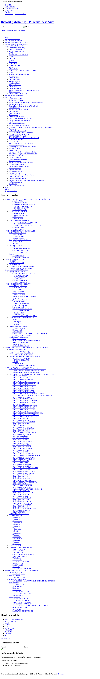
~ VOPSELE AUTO (15, 515)
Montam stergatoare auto (16, 145)
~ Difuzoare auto (17, 217)
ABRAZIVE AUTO (18, 549)
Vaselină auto (16, 558)
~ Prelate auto (16, 247)
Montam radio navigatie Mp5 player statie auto (23, 154)
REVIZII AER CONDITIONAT (19, 134)
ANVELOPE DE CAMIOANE (22, 604)
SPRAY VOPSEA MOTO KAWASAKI (25, 401)
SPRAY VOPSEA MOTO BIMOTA (24, 388)
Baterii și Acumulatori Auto (17, 349)
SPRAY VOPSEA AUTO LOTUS (23, 454)
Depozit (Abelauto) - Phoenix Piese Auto (27, 22)
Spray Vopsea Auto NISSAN (21, 475)
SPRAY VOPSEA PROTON (21, 480)
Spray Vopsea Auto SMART (21, 499)
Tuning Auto (12, 129)
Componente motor (18, 302)
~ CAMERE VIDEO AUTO (21, 208)
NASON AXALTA (11, 621)
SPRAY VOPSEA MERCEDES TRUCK (25, 383)
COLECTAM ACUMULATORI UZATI (21, 143)
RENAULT (8, 632)
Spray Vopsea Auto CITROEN (22, 427)
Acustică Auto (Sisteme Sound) (18, 211)
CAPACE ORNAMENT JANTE (22, 593)
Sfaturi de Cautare (19, 30)
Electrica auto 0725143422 (17, 116)
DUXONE (8, 624)
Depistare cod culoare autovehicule (19, 74)
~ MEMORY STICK (19, 227)
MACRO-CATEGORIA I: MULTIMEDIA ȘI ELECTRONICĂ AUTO (27, 199)
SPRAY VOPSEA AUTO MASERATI (24, 469)
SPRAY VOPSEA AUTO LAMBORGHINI (26, 455)
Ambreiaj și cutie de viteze (20, 305)
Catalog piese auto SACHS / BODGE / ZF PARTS (24, 90)
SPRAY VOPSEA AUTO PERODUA (24, 482)
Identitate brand (17, 241)
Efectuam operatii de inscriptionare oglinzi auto (23, 152)
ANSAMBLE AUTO (15, 99)
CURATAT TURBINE (16, 139)
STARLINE (8, 630)
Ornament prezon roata (19, 607)
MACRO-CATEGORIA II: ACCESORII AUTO (20, 231)
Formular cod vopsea (15, 104)
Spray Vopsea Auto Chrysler (21, 431)
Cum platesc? (13, 62)
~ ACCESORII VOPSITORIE (22, 568)
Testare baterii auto (14, 108)
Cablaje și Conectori (18, 291)
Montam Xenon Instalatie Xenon (19, 166)
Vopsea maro (16, 533)
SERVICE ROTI (14, 141)
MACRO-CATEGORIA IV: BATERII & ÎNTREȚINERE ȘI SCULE (26, 347)
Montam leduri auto (15, 157)
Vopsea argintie (17, 522)
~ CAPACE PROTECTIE (20, 252)
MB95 (7, 623)
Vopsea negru (16, 537)
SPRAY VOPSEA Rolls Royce (22, 485)
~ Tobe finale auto (18, 256)
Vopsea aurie (16, 524)
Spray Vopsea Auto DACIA (21, 397)
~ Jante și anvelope (14, 597)
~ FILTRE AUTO (18, 314)
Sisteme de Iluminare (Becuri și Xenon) (24, 296)
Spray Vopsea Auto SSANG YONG (23, 492)
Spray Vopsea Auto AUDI (20, 420)
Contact (11, 56)
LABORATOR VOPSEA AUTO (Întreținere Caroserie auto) (27, 369)
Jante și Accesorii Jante (16, 572)
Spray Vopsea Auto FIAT (20, 439)
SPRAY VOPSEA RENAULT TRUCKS (25, 415)
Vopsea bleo (16, 526)
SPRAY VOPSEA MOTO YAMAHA (24, 411)
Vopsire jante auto (14, 113)
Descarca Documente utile (17, 51)
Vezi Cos (7, 12)
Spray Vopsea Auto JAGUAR (21, 450)
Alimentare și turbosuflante (20, 303)
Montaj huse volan (14, 148)
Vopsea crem (16, 528)
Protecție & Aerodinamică (17, 245)
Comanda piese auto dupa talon (18, 55)
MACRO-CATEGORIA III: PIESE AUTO (18, 284)
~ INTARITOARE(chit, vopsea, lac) (23, 554)
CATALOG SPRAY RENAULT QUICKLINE (27, 489)
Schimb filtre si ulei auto (16, 177)
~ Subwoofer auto (18, 213)
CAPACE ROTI (17, 595)
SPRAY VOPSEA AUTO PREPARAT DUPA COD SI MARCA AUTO (31, 374)
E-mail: (26, 647)
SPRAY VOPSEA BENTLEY (22, 425)
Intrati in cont (9, 14)
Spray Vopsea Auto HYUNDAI (22, 446)
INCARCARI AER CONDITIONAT (20, 118)
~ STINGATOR (17, 279)
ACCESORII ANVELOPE (21, 591)
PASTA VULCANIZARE (20, 561)
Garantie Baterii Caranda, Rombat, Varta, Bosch (23, 106)
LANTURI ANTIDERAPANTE (22, 611)
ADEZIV (15, 362)
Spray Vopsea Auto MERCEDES (22, 464)
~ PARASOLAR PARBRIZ (21, 250)
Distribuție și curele (18, 307)
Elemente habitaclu (18, 236)
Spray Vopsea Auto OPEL (20, 477)
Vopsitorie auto (13, 115)
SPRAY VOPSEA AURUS (21, 378)
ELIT (6, 626)
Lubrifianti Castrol (14, 79)
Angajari (11, 72)
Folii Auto (15, 243)
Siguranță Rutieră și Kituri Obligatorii (16, 270)
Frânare (14, 319)
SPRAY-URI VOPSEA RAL (21, 376)
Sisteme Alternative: (18, 344)
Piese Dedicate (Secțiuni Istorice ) (19, 337)
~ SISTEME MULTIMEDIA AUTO (23, 204)
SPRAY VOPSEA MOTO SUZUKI (23, 408)
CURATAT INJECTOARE (17, 136)
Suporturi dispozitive (18, 238)
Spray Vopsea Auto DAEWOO (22, 434)
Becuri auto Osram (14, 83)
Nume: (3, 647)
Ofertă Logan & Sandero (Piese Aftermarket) (26, 340)
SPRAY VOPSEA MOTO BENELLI (24, 386)
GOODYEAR (9, 628)
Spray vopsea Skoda (18, 404)
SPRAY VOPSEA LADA (20, 461)
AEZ (6, 635)
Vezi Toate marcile (6, 638)
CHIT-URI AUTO (18, 553)
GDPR (11, 67)
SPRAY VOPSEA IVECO (20, 381)
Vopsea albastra (17, 521)
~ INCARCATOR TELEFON (22, 224)
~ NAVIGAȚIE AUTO (19, 210)
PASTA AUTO (17, 560)
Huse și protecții (17, 234)
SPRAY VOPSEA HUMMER (22, 443)
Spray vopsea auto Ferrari (20, 436)
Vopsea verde (16, 544)
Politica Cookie (13, 69)
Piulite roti (15, 588)
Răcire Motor (16, 321)
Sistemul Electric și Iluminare (18, 286)
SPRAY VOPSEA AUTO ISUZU (23, 448)
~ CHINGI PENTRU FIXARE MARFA (21, 266)
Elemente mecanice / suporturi (21, 335)
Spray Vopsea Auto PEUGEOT (22, 478)
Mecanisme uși (17, 330)
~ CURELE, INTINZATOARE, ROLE (24, 316)
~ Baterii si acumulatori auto (21, 351)
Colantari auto (13, 184)
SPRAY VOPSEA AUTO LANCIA (23, 459)
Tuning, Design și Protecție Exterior (20, 240)
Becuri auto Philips (14, 81)
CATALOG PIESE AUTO (20, 346)
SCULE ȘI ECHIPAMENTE (21, 358)
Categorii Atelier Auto (15, 49)
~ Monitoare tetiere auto (19, 203)
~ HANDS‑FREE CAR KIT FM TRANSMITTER (28, 226)
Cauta (2, 27)
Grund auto (16, 567)
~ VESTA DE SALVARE (20, 275)
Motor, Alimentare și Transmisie (18, 300)
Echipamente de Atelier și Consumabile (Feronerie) (24, 356)
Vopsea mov (16, 535)
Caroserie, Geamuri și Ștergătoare (19, 326)
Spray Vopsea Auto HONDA (21, 445)
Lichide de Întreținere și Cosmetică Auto (21, 353)
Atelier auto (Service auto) (17, 48)
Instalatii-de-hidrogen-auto (17, 164)
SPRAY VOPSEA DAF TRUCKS (23, 379)
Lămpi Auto (16, 298)
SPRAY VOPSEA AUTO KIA (22, 441)
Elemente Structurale (18, 328)
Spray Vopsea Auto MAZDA (21, 466)
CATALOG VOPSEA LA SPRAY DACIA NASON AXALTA (32, 395)
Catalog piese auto (14, 92)
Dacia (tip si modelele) (19, 339)
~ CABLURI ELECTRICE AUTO (23, 365)
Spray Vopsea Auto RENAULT (22, 487)
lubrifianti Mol (13, 76)
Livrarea (11, 60)
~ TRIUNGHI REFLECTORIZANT (24, 273)
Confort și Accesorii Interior (17, 233)
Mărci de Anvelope (14, 575)
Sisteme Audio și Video (16, 201)
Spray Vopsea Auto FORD (20, 438)
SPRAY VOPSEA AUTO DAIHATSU (24, 432)
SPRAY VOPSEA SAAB (20, 494)
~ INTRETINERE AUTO (20, 360)
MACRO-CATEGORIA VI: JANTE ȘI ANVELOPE (21, 570)
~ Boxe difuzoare (17, 218)
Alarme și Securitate (18, 294)
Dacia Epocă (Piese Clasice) (21, 342)
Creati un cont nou (20, 14)
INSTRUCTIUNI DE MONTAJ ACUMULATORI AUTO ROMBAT (31, 127)
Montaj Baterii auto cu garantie (18, 109)
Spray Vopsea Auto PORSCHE (22, 484)
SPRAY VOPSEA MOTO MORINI (23, 402)
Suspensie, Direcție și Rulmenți (22, 309)
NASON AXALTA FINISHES (14, 619)
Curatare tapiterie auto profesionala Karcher (22, 146)
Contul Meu (8, 5)
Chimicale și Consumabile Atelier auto (20, 547)
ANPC (11, 53)
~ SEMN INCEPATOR (19, 280)
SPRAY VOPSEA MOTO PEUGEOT (24, 406)
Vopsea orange (17, 538)
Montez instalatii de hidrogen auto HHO (21, 162)
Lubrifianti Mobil (14, 78)
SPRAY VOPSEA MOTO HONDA (23, 399)
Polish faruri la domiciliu (16, 185)
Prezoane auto (16, 590)
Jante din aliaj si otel (18, 574)
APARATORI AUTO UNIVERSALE (24, 598)
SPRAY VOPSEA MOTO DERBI (23, 390)
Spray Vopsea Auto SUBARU (21, 505)
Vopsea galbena (17, 530)
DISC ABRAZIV (18, 551)
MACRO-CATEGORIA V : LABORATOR (18, 367)
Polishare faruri (13, 150)
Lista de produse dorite (12, 8)
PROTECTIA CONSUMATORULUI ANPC (23, 70)
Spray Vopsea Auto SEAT (20, 496)
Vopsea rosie (16, 540)
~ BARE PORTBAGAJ (16, 263)
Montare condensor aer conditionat (19, 120)
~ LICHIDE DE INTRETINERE (22, 355)
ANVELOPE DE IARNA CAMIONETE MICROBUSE (30, 606)
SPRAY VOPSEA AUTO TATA (22, 503)
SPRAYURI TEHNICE (20, 556)
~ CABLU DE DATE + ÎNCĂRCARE (24, 222)
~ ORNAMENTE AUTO (20, 257)
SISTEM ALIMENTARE (20, 312)
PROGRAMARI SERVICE (17, 131)
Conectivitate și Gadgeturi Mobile (19, 220)
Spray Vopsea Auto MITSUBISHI (23, 473)
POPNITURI (16, 609)
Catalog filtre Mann (15, 88)
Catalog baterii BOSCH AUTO (18, 93)
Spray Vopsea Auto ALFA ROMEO (23, 422)
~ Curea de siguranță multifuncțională (20, 268)
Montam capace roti (15, 161)
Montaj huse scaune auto (16, 155)
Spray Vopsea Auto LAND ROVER (23, 457)
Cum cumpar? (13, 63)
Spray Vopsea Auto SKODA (21, 510)
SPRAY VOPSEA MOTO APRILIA (24, 385)
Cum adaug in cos (14, 65)
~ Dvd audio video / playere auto (22, 206)
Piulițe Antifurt (17, 586)
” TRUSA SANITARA (19, 277)
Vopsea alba (16, 519)
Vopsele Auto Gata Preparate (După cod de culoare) (28, 370)
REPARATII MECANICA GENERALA (21, 132)
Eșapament (15, 325)
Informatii (12, 58)
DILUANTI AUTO (18, 563)
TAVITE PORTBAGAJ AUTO (22, 600)
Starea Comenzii (10, 7)
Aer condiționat (17, 323)
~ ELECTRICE (17, 289)
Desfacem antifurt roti (15, 182)
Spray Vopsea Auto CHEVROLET (23, 429)
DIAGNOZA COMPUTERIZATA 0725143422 (24, 138)
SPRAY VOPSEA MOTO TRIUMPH (24, 409)
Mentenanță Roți (14, 583)
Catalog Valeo (13, 86)
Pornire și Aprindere (18, 293)
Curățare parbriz (17, 332)
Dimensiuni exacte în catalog (17, 579)
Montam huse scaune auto (17, 124)
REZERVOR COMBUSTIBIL (22, 310)
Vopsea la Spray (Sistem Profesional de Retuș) (26, 372)
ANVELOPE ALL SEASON (21, 602)
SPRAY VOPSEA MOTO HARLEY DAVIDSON (28, 393)
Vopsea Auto (16, 517)
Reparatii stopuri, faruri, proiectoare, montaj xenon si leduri (27, 180)
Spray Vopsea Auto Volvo (20, 507)
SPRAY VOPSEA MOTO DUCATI (23, 392)
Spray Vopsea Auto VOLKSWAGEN (24, 508)
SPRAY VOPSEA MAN (20, 462)
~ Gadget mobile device (19, 229)
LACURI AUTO (17, 565)
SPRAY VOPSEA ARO (20, 418)
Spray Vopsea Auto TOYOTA (21, 501)
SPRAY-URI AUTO (18, 512)
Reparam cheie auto (15, 169)
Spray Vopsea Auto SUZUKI (21, 498)
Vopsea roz (15, 542)
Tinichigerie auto (14, 111)
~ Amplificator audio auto (20, 215)
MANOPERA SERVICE (16, 101)
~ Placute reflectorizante (19, 282)
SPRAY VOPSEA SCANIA (21, 491)
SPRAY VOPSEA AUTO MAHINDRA (25, 468)
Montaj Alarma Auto (15, 173)
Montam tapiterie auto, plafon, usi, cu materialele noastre (26, 102)
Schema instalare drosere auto (18, 159)
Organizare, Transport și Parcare (15, 259)
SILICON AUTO (18, 363)
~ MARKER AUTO (15, 545)
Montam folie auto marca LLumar (19, 125)
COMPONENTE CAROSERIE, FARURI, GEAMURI (29, 333)
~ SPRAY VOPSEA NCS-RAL (19, 514)
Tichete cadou (9, 10)
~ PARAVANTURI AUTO (21, 249)
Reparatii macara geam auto (17, 178)
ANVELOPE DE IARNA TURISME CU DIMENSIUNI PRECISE (33, 581)
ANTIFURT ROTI (18, 584)
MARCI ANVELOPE (19, 577)
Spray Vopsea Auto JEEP (20, 452)
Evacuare (11, 254)
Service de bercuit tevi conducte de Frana (21, 175)
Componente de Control (19, 287)
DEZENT (8, 633)
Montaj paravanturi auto (16, 171)
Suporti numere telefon (16, 122)
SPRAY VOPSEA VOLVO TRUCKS (24, 416)
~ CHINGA (12, 261)
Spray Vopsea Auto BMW (20, 423)
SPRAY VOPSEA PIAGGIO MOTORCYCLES (27, 413)
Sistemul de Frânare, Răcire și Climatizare (21, 317)
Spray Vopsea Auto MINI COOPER (23, 471)
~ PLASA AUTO (14, 264)
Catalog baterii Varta (15, 85)
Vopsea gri (15, 531)
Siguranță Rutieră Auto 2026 (17, 271)
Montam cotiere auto (15, 168)
